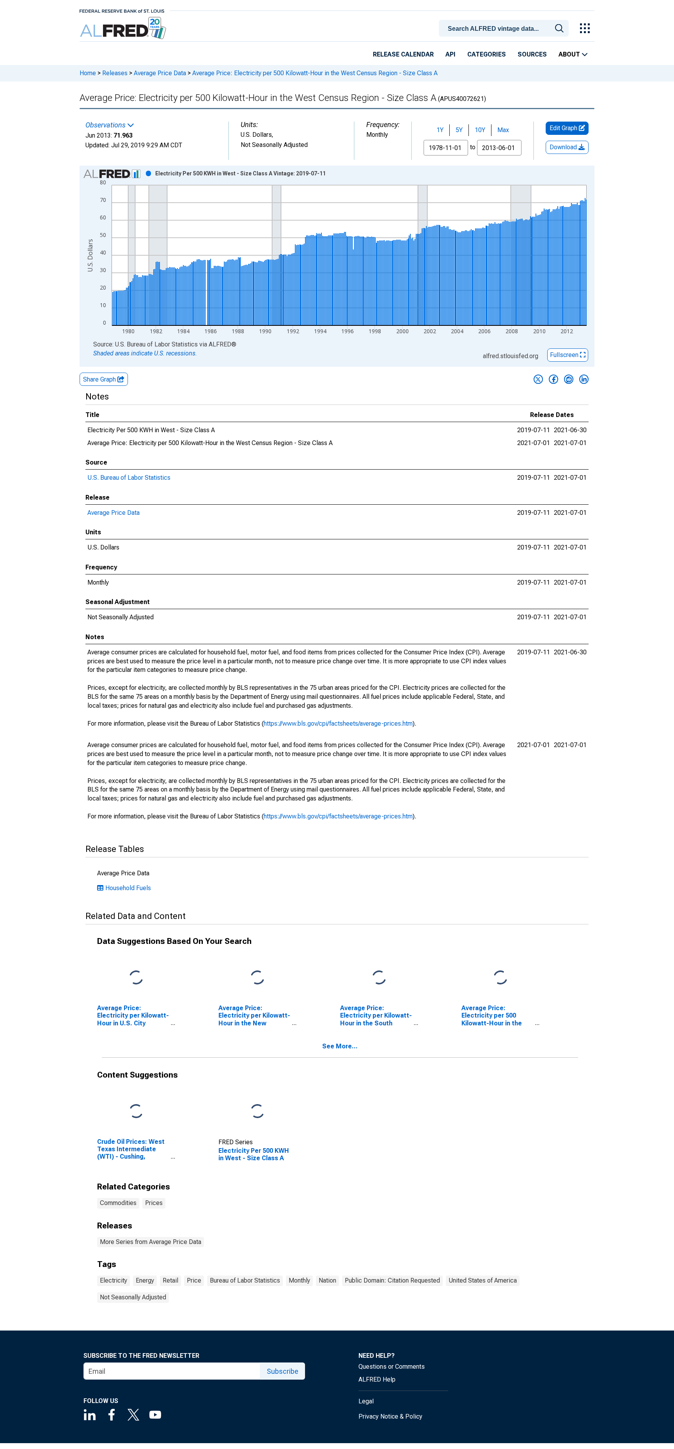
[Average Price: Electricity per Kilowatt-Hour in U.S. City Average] (136, 978)
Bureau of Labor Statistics (245, 1280)
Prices (154, 1203)
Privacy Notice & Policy (390, 1416)
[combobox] (505, 27)
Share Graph (100, 379)
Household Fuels (128, 888)
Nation (327, 1280)
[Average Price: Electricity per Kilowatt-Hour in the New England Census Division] (257, 978)
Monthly (299, 1280)
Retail (170, 1280)
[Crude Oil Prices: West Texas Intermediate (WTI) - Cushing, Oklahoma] (136, 1111)
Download (564, 147)
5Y (459, 130)
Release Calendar (403, 54)
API (450, 54)
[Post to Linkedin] (584, 379)
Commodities (118, 1203)
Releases (115, 73)
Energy (145, 1280)
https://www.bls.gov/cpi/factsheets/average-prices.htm (338, 723)
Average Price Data (160, 73)
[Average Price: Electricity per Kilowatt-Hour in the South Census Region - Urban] (379, 978)
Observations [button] (106, 125)
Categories (486, 54)
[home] (124, 28)
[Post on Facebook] (553, 379)
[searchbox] (505, 29)
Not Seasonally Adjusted (133, 1297)
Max (503, 130)
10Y (480, 130)
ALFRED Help (377, 1379)
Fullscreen (565, 355)
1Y (439, 130)
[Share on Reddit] (568, 379)
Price (194, 1280)
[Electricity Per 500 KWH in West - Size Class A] (257, 1111)
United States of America (483, 1280)
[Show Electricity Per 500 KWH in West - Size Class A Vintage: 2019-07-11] (240, 173)
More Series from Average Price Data (150, 1242)
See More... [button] (340, 1046)
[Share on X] (538, 379)
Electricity (113, 1280)
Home (88, 73)
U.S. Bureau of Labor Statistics (128, 477)
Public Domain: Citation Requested (392, 1280)
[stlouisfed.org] (122, 10)
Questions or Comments (391, 1366)
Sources (532, 54)
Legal (366, 1401)
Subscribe (282, 1371)
